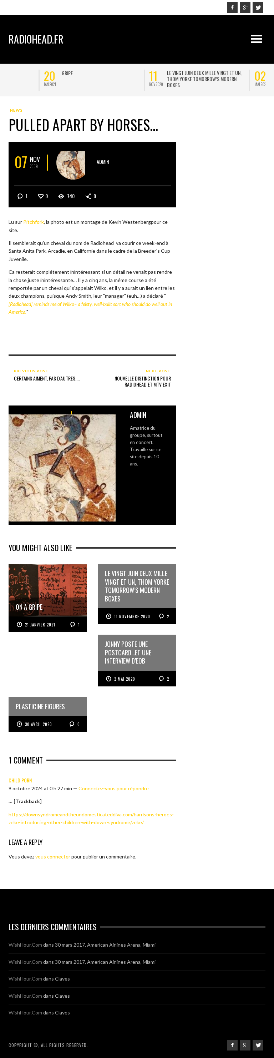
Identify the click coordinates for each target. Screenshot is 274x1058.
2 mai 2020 (124, 679)
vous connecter (52, 856)
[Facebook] (232, 7)
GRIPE (31, 73)
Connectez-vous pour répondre (113, 788)
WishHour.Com (25, 945)
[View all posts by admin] (73, 163)
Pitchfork (33, 222)
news (16, 110)
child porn (20, 780)
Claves (62, 979)
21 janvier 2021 (40, 625)
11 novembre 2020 (132, 616)
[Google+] (245, 7)
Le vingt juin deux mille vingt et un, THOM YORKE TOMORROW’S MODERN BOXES (169, 79)
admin (103, 161)
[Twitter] (258, 7)
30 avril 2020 (38, 724)
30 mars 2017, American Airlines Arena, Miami (105, 945)
